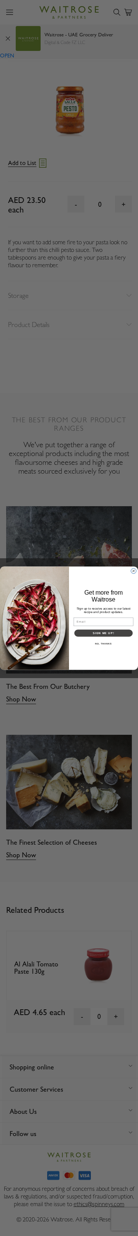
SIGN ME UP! (103, 632)
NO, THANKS (103, 643)
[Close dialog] (133, 571)
